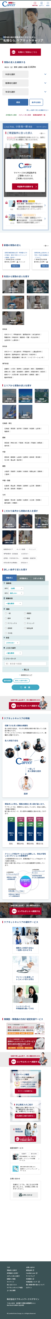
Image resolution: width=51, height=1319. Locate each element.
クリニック (32, 549)
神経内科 (15, 337)
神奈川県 (14, 443)
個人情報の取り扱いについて (35, 1285)
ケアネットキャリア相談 (15, 1287)
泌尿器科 (26, 369)
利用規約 (29, 1279)
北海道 (6, 428)
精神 (9, 618)
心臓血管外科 (37, 351)
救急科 (42, 372)
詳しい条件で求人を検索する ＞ (38, 110)
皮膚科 (6, 369)
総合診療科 (24, 374)
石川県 (6, 460)
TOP (8, 1267)
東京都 (6, 443)
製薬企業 (30, 628)
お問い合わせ (27, 1195)
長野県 (25, 457)
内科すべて (8, 334)
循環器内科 (27, 334)
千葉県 (21, 443)
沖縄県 (14, 503)
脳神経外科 (16, 354)
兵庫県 (19, 471)
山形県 (38, 428)
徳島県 (19, 488)
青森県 (13, 428)
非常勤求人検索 (11, 115)
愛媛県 (38, 486)
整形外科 (25, 354)
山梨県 (19, 457)
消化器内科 (36, 334)
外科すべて (8, 351)
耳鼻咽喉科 (40, 369)
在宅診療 (15, 374)
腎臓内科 (7, 337)
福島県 (6, 431)
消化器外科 (17, 351)
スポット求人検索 (25, 115)
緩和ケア (7, 374)
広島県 (6, 486)
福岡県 (6, 500)
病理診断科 (35, 372)
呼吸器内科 (17, 334)
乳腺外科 (7, 354)
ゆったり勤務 (20, 549)
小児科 (13, 369)
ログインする (25, 156)
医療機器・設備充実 (29, 558)
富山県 (13, 460)
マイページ (10, 1282)
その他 (10, 633)
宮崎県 (38, 500)
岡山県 (13, 486)
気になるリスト (12, 1285)
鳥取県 (19, 486)
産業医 (31, 374)
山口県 (32, 486)
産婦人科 (7, 372)
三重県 (6, 474)
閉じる (25, 669)
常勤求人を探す (12, 1270)
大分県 (32, 500)
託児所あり (24, 554)
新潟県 (38, 457)
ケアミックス (12, 623)
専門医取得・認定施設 (11, 554)
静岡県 (13, 457)
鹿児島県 (7, 503)
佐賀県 (25, 500)
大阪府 (6, 471)
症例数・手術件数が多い (11, 558)
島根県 (25, 486)
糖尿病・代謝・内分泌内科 (29, 337)
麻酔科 (27, 372)
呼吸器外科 (27, 351)
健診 (37, 374)
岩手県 (19, 428)
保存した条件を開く (21, 681)
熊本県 (13, 500)
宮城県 (25, 428)
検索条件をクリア (26, 675)
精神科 (19, 369)
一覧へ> (46, 246)
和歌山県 (33, 471)
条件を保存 (36, 102)
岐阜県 (32, 457)
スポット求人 (38, 578)
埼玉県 (27, 443)
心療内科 (15, 340)
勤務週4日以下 (8, 549)
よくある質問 (11, 1290)
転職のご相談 (11, 1279)
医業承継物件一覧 (39, 115)
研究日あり (24, 563)
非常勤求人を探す (12, 1273)
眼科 (32, 369)
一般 (9, 613)
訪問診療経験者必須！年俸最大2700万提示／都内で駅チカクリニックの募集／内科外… (16, 255)
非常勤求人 (24, 578)
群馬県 (39, 443)
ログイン (29, 1287)
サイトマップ (30, 1276)
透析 (13, 372)
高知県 (13, 488)
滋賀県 (39, 471)
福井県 (19, 460)
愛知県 (6, 457)
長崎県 (19, 500)
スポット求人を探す (13, 1276)
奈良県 (25, 471)
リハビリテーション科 (35, 357)
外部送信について (31, 1282)
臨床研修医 (8, 377)
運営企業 (29, 1270)
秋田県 (32, 428)
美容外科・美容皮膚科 (12, 357)
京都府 (13, 471)
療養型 (29, 613)
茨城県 (33, 443)
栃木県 (6, 446)
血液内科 (7, 340)
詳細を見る (15, 266)
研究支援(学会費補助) (10, 563)
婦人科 (23, 357)
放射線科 (20, 372)
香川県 (6, 488)
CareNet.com (30, 1273)
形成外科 (32, 354)
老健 (28, 618)
